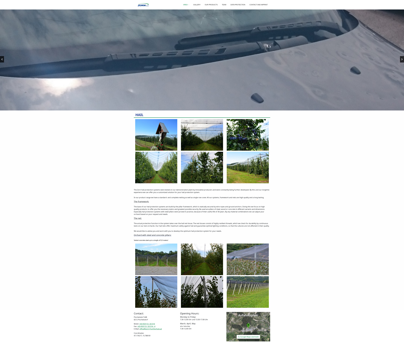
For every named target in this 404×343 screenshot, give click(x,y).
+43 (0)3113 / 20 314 (147, 324)
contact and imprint (258, 5)
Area (185, 5)
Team (224, 5)
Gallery (197, 5)
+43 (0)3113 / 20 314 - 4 (146, 326)
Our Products (211, 5)
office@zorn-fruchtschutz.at (151, 329)
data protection (238, 5)
